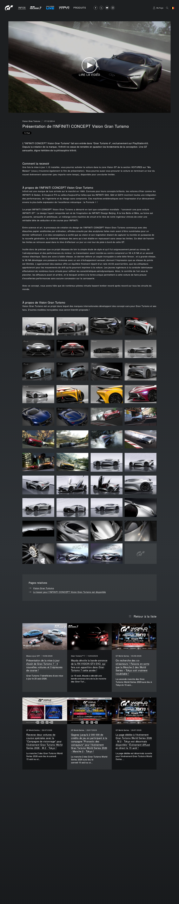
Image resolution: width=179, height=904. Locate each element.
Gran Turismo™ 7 (78, 656)
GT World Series (122, 656)
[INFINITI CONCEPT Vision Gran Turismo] (38, 326)
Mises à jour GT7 (33, 656)
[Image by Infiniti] (107, 462)
